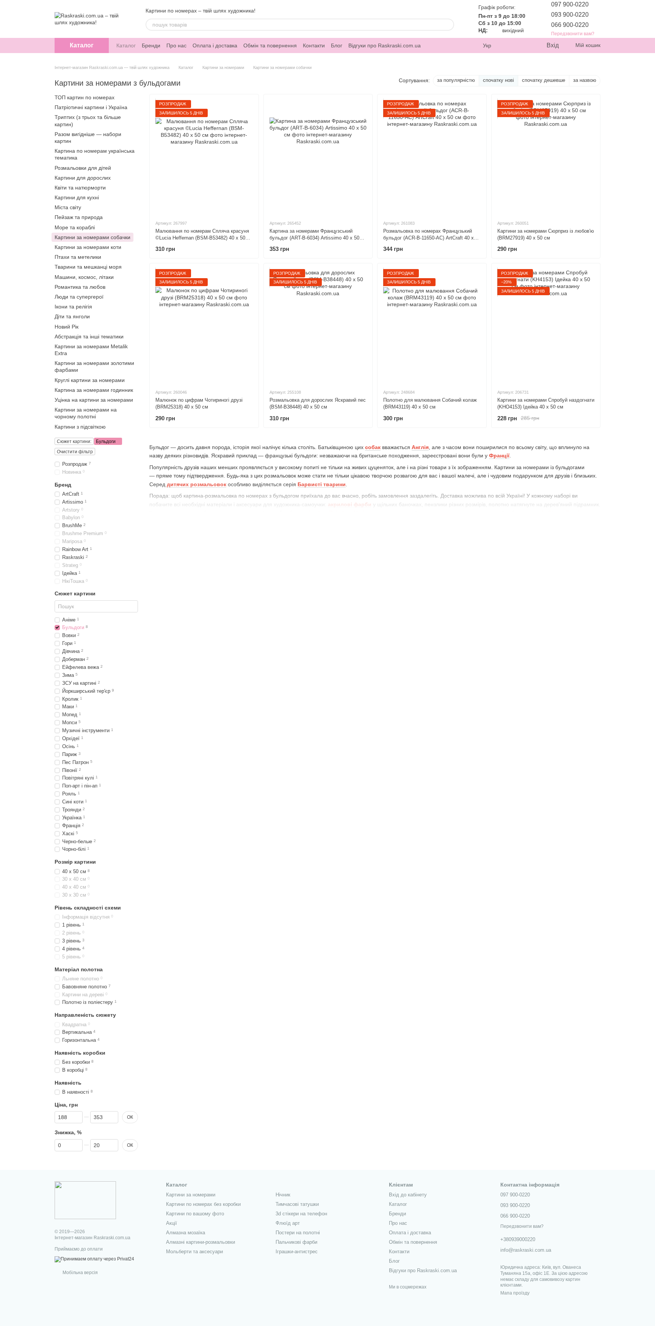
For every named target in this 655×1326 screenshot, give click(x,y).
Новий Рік (66, 326)
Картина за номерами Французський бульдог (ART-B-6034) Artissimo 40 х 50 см (314, 237)
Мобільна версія (79, 1272)
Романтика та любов (80, 286)
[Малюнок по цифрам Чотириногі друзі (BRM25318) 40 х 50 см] (204, 326)
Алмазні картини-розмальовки (200, 1242)
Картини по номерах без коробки (203, 1204)
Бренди (151, 45)
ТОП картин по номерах (84, 97)
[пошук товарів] (448, 25)
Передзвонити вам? (572, 33)
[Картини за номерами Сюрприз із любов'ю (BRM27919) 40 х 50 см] (546, 157)
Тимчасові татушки (297, 1204)
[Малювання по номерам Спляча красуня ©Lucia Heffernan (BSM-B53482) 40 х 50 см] (204, 157)
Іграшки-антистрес (297, 1251)
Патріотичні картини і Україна (91, 107)
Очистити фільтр (75, 451)
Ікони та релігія (73, 307)
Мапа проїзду (515, 1293)
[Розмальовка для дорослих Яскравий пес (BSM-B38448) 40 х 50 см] (318, 326)
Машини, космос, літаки (84, 277)
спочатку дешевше (543, 80)
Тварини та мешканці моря (88, 267)
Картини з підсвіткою (80, 426)
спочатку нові (498, 80)
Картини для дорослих (83, 177)
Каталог (126, 45)
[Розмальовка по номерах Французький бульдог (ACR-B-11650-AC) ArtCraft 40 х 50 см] (432, 157)
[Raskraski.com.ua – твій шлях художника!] (85, 1199)
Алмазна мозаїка (185, 1232)
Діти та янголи (72, 316)
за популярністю (456, 80)
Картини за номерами (190, 1195)
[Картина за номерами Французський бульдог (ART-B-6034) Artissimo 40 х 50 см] (318, 157)
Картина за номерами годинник (94, 390)
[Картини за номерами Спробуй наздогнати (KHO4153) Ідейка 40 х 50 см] (546, 326)
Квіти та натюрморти (80, 187)
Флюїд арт (288, 1223)
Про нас (176, 45)
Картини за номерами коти (88, 247)
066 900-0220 (570, 25)
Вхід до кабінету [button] (408, 1195)
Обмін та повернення (270, 45)
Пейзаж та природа (79, 217)
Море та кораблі (75, 227)
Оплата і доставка (215, 45)
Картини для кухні (77, 197)
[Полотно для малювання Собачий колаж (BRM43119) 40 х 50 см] (432, 326)
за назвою (584, 80)
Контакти (314, 45)
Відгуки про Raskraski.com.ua (384, 45)
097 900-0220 (570, 4)
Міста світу (68, 207)
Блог (336, 45)
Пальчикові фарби (296, 1242)
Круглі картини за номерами (90, 380)
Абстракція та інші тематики (89, 336)
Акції (171, 1223)
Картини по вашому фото (195, 1213)
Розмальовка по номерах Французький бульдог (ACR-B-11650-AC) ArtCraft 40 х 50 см (428, 237)
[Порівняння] (509, 45)
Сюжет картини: (74, 441)
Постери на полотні (298, 1232)
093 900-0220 (570, 14)
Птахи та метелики (78, 257)
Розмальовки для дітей (83, 167)
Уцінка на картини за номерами (94, 400)
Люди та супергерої (79, 296)
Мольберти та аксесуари (194, 1251)
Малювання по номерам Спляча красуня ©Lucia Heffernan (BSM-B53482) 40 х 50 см (202, 237)
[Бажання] (524, 45)
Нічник (283, 1195)
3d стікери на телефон (301, 1213)
